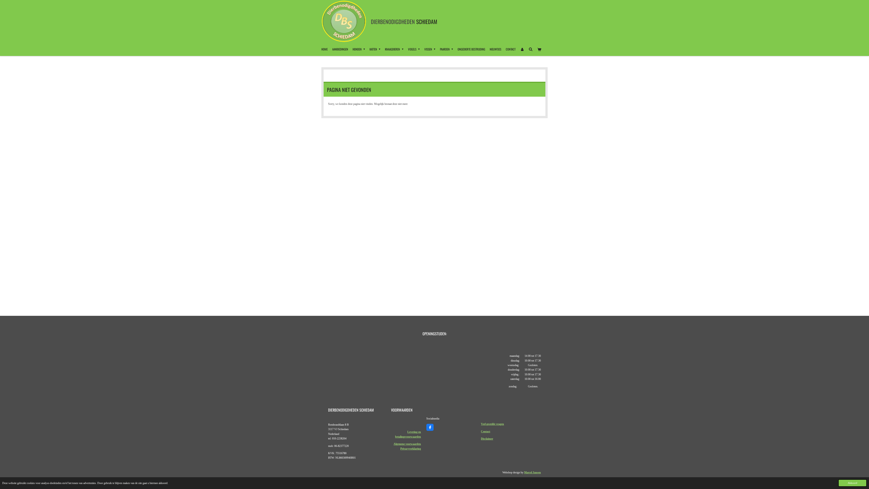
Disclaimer (487, 438)
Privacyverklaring (410, 448)
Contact (485, 431)
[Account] (522, 49)
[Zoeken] (530, 49)
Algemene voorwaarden (407, 444)
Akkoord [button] (852, 483)
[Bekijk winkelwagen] (539, 49)
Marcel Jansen (532, 472)
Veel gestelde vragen (492, 424)
